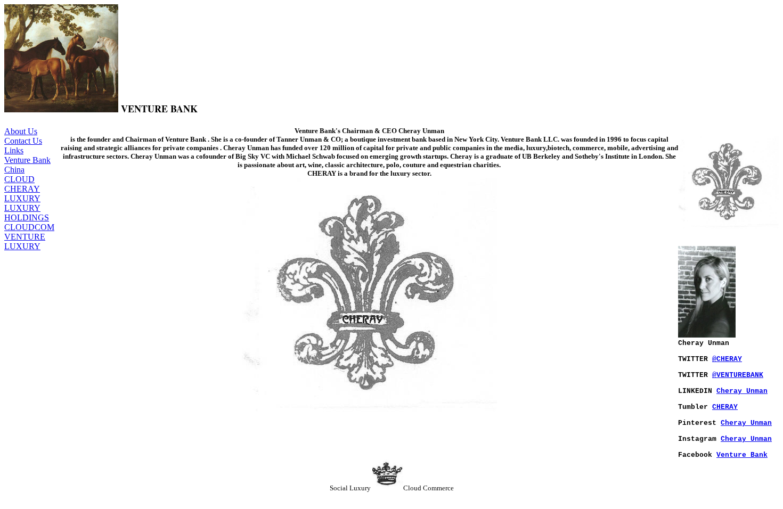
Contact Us (23, 140)
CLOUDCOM (29, 227)
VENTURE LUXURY (24, 241)
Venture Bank (742, 455)
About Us (20, 131)
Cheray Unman (742, 391)
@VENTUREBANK (737, 375)
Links (13, 150)
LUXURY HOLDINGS (26, 212)
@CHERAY (727, 359)
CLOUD (19, 179)
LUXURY (22, 198)
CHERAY (22, 188)
